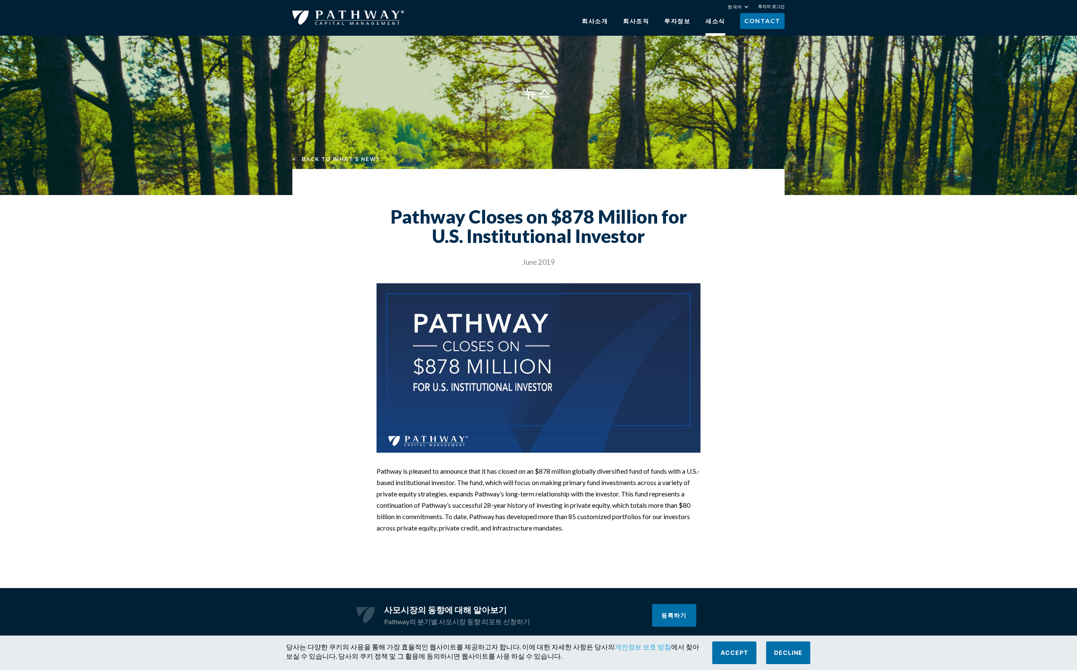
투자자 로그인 (771, 6)
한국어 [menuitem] (735, 7)
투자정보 (677, 21)
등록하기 (674, 615)
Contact (762, 21)
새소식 (715, 21)
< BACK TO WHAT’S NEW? (335, 159)
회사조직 (636, 21)
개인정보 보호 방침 (643, 647)
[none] (742, 8)
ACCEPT (734, 652)
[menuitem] (738, 7)
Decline (788, 652)
